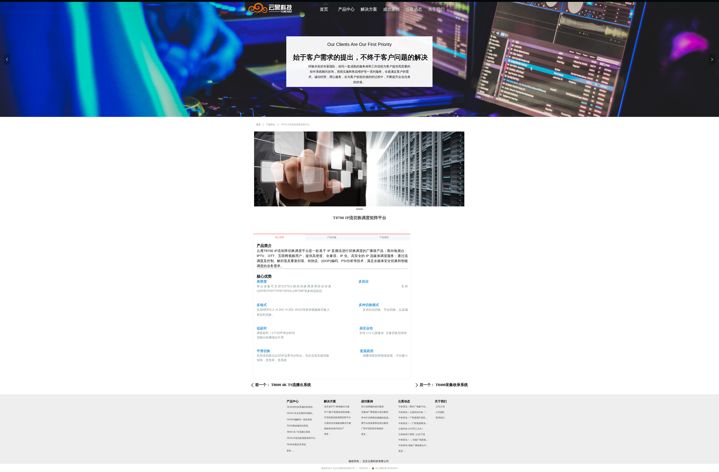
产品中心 (346, 9)
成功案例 (391, 9)
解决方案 (369, 9)
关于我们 (436, 9)
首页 (324, 9)
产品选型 (384, 237)
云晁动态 (414, 9)
